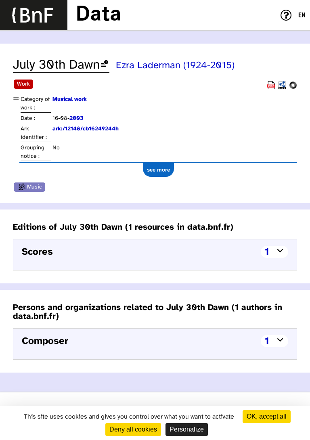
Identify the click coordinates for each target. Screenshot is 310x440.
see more (158, 170)
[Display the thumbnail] (16, 98)
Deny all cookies (133, 429)
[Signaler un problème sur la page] (104, 65)
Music (34, 187)
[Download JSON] (293, 88)
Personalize (187, 429)
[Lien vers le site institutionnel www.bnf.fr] (33, 15)
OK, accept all (267, 416)
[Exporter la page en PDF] (271, 88)
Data (98, 15)
